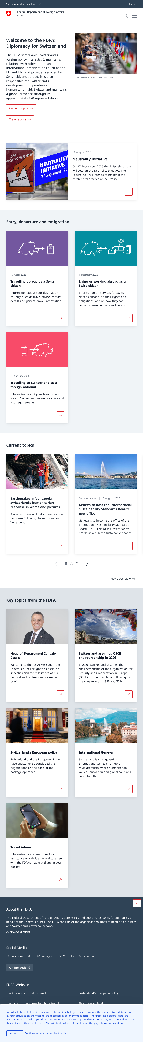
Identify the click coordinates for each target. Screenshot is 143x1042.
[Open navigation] (134, 16)
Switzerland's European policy (98, 993)
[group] (37, 504)
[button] (66, 563)
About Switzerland (90, 1003)
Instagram (48, 956)
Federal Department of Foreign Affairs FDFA (41, 13)
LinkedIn (88, 956)
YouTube (68, 956)
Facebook (17, 956)
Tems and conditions (113, 1023)
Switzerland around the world (28, 993)
